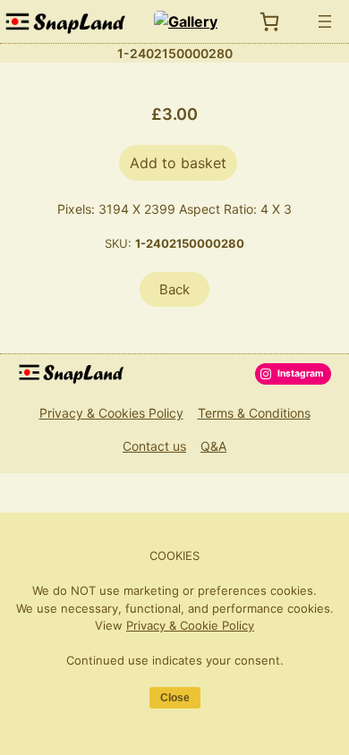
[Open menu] (325, 21)
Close (175, 697)
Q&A (213, 446)
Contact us (154, 446)
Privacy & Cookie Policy (190, 625)
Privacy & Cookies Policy (111, 412)
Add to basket (178, 163)
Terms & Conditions (254, 412)
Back (174, 289)
